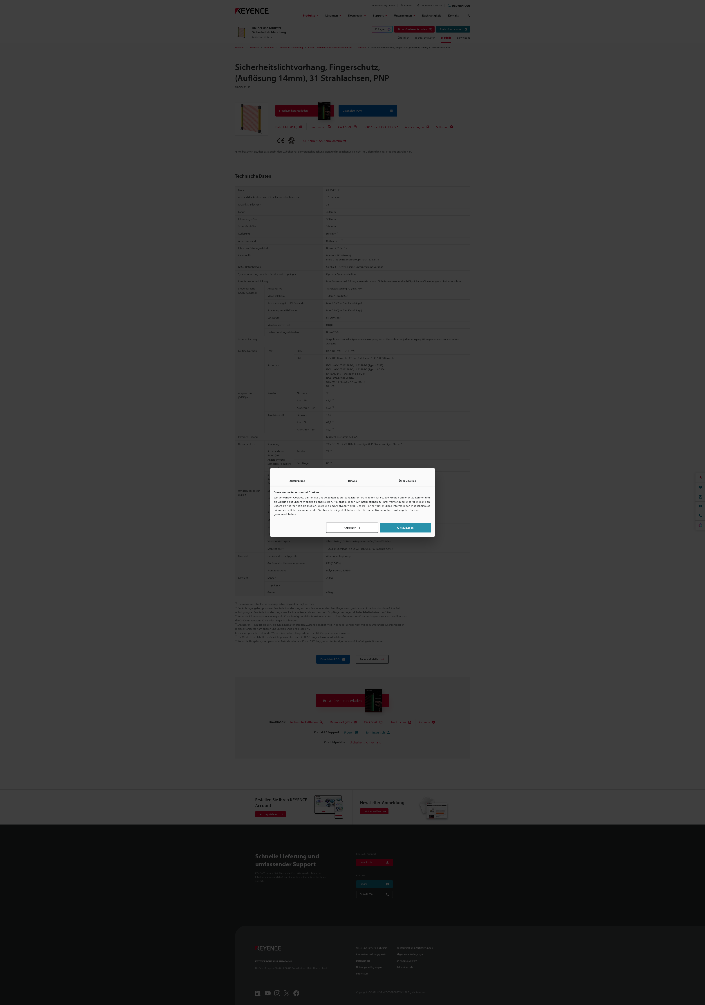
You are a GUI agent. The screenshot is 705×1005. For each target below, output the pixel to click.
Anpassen (350, 527)
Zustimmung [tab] (298, 480)
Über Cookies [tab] (407, 480)
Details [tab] (352, 480)
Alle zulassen (405, 527)
